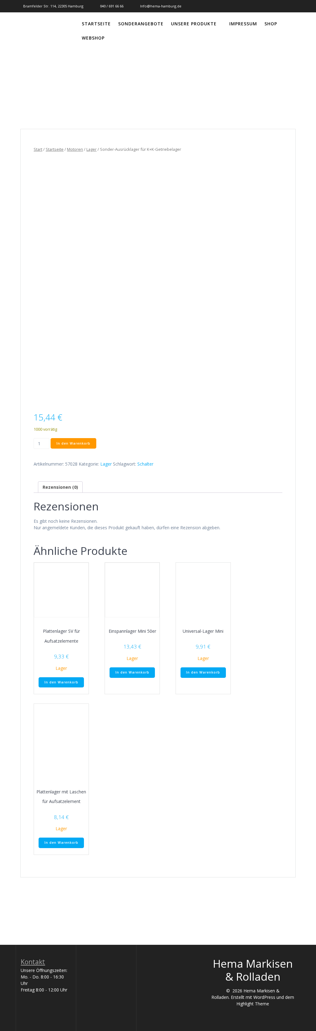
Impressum (243, 24)
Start (38, 149)
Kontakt (33, 961)
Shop (270, 24)
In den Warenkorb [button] (61, 682)
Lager (91, 149)
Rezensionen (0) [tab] (60, 487)
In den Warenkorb (73, 443)
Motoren (75, 149)
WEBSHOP (93, 38)
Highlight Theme (252, 1004)
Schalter (145, 464)
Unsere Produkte (194, 24)
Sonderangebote (141, 24)
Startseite (96, 24)
